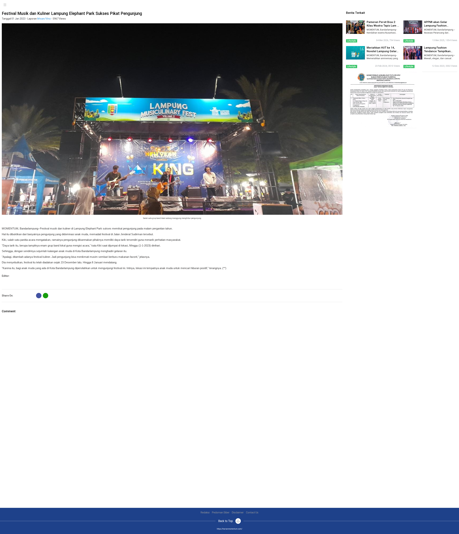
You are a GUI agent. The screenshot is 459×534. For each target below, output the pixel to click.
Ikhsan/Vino (44, 18)
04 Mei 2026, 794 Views (388, 40)
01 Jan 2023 (18, 18)
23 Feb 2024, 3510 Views (387, 66)
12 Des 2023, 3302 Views (444, 66)
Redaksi (205, 512)
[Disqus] (172, 358)
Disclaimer (238, 512)
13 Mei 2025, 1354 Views (444, 40)
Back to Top (226, 521)
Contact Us (252, 512)
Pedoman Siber (221, 512)
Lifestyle (351, 41)
